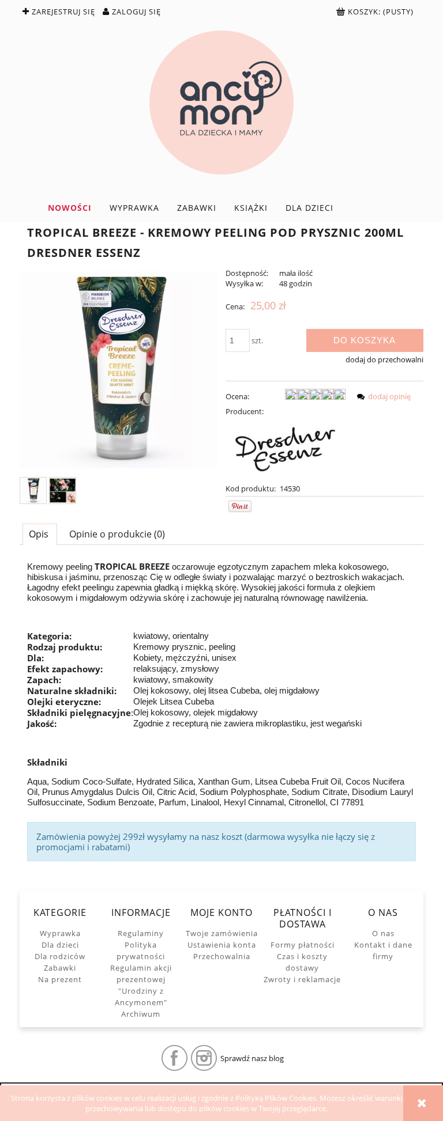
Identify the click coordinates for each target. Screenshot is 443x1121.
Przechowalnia (221, 956)
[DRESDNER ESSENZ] (286, 449)
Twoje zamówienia (222, 933)
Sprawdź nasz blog (252, 1058)
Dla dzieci (60, 945)
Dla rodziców (60, 956)
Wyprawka (60, 933)
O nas (383, 933)
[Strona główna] (221, 103)
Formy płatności (303, 945)
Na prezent (60, 979)
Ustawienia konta (221, 945)
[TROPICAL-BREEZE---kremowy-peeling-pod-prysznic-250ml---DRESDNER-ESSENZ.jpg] (33, 490)
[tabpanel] (221, 711)
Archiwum (140, 1014)
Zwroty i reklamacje (302, 979)
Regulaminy (141, 933)
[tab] (40, 534)
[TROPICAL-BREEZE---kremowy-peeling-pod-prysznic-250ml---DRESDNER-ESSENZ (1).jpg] (63, 490)
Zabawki (60, 968)
